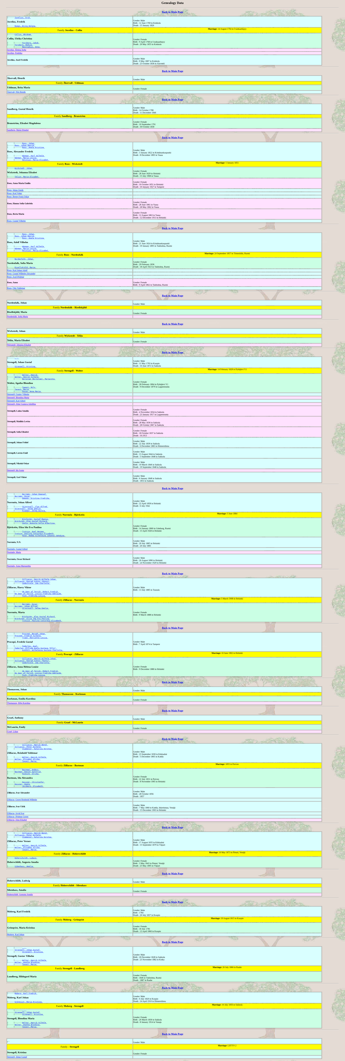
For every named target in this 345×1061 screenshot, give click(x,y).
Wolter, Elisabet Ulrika (28, 759)
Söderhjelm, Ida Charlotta (36, 583)
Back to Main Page (172, 12)
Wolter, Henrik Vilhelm (27, 377)
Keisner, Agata (23, 784)
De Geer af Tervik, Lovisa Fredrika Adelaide (38, 594)
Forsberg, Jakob (30, 43)
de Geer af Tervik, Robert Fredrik (40, 592)
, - (17, 358)
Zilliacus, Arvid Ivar (15, 813)
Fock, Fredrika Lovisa (34, 596)
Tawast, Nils (29, 387)
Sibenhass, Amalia (24, 866)
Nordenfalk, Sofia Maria (17, 316)
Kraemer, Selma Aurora (34, 511)
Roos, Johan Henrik (25, 145)
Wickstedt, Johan (24, 168)
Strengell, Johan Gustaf (28, 950)
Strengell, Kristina (25, 366)
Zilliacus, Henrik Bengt (35, 745)
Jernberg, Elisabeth (33, 786)
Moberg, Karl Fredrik (26, 993)
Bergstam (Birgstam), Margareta (39, 379)
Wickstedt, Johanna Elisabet (19, 345)
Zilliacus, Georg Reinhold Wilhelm (22, 799)
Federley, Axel (30, 646)
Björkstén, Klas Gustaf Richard (31, 521)
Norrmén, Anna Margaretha (19, 566)
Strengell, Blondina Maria (18, 397)
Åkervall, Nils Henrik (16, 92)
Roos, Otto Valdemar (16, 288)
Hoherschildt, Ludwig (26, 858)
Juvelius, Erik (23, 18)
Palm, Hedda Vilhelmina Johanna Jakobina (43, 536)
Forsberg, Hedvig (24, 45)
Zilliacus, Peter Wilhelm (28, 747)
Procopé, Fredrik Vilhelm (28, 636)
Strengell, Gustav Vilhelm (18, 394)
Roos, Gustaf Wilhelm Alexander (21, 273)
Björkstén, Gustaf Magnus (35, 519)
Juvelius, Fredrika (14, 53)
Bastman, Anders (30, 770)
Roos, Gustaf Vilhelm (16, 221)
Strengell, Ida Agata (15, 470)
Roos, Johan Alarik (15, 190)
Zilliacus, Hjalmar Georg (17, 816)
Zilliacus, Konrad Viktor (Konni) (32, 581)
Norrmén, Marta (14, 552)
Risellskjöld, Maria (25, 267)
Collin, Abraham (23, 34)
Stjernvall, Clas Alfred (35, 507)
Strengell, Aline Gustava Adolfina (21, 404)
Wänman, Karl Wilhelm (33, 156)
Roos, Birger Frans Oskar (18, 196)
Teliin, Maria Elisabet (27, 177)
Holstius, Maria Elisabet (35, 160)
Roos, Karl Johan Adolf (17, 270)
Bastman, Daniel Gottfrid (28, 772)
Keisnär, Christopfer (33, 782)
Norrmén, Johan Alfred (26, 606)
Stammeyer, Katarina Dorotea (37, 749)
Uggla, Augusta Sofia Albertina (39, 523)
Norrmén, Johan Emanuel (34, 494)
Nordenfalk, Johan (24, 259)
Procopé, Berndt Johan (34, 634)
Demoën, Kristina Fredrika (36, 498)
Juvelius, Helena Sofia (16, 50)
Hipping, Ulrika (30, 774)
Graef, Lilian (12, 731)
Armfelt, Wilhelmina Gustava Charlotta (42, 650)
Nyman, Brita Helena (25, 26)
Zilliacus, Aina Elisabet (17, 820)
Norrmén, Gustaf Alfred (17, 549)
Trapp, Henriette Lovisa (35, 638)
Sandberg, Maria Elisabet (18, 130)
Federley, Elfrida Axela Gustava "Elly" (36, 648)
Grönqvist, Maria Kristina (29, 1002)
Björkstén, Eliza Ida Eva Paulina (32, 619)
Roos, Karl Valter (14, 193)
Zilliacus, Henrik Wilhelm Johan (39, 579)
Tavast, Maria (22, 389)
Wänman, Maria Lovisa (26, 158)
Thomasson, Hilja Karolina (18, 703)
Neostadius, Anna (31, 47)
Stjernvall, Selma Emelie (28, 509)
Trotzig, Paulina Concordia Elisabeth (35, 534)
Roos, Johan (28, 143)
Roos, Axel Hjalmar (15, 277)
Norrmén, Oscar (23, 496)
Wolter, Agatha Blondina (28, 962)
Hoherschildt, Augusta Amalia (20, 894)
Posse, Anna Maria (32, 391)
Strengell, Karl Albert (16, 401)
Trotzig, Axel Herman (33, 531)
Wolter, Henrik (30, 375)
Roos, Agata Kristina (33, 147)
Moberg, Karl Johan (15, 934)
